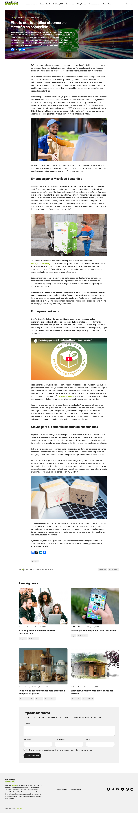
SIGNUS (34, 561)
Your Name (28, 739)
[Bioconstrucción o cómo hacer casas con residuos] (95, 666)
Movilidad (102, 569)
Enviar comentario (32, 756)
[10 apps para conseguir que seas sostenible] (95, 606)
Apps (73, 636)
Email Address (60, 739)
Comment (27, 724)
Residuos (39, 699)
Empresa (23, 639)
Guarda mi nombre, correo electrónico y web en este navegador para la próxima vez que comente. (59, 750)
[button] (127, 4)
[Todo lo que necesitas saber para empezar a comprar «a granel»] (43, 666)
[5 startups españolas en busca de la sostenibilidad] (43, 606)
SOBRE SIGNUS (61, 789)
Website (88, 739)
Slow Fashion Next (66, 396)
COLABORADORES (75, 789)
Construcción (76, 699)
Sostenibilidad (113, 569)
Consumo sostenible (26, 699)
